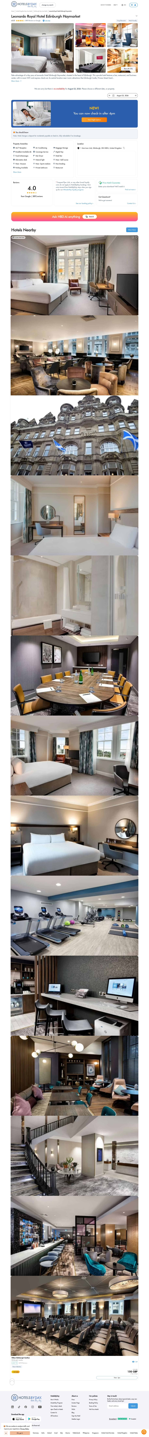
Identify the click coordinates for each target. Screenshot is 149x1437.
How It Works (106, 5)
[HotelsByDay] (24, 8)
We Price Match (94, 1409)
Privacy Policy (24, 1429)
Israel (55, 1433)
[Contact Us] (143, 1431)
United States (134, 1433)
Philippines (86, 1433)
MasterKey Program (57, 1403)
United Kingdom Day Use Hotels (24, 11)
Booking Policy (93, 1403)
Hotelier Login (76, 1419)
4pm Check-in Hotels (57, 1409)
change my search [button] (47, 5)
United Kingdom (122, 1433)
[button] (133, 5)
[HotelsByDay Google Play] (34, 1419)
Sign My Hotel (76, 1416)
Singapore (95, 1433)
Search (91, 217)
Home (12, 11)
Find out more (130, 190)
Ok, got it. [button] (20, 1433)
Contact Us (131, 203)
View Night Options (94, 120)
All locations (54, 1416)
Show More (132, 230)
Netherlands (76, 1433)
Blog (73, 1413)
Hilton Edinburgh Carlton (21, 1358)
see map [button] (47, 20)
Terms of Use (93, 1406)
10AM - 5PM (117, 1377)
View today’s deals (56, 1406)
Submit (133, 1406)
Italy (61, 1433)
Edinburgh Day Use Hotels (40, 11)
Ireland (49, 1433)
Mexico (67, 1433)
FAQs (73, 1409)
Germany (36, 1433)
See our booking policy (84, 203)
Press (73, 1400)
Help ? (115, 5)
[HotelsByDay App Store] (18, 1419)
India (42, 1433)
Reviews (74, 1406)
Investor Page (76, 1403)
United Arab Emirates (108, 1433)
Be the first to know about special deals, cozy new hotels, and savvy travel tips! (122, 1400)
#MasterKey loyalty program (73, 190)
